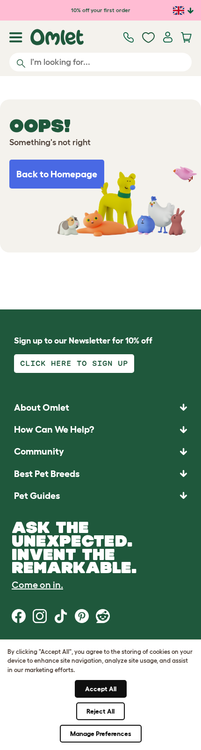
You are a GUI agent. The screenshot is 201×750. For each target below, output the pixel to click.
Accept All (100, 689)
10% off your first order (100, 10)
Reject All (100, 711)
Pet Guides (37, 496)
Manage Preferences (100, 733)
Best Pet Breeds (46, 474)
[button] (100, 495)
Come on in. (37, 585)
